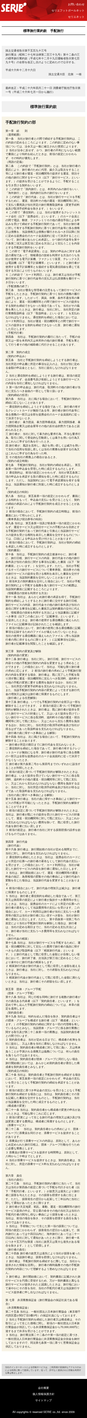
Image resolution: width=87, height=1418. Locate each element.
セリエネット (76, 17)
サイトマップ (43, 1400)
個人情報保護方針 (43, 1394)
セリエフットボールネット (68, 10)
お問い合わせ (76, 4)
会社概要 (43, 1388)
